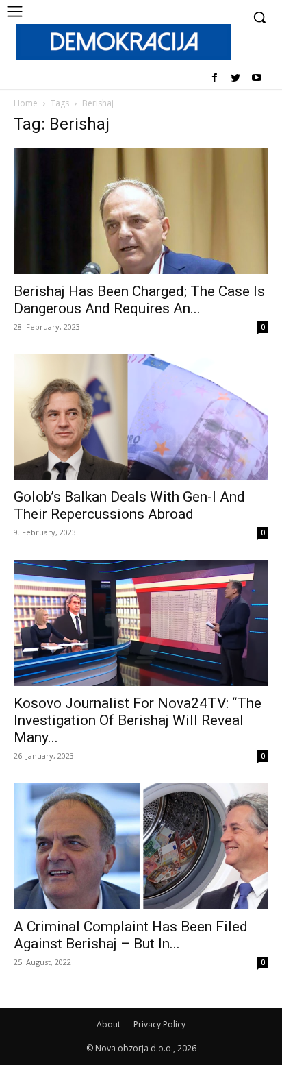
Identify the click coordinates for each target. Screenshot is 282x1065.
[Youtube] (256, 78)
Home (26, 103)
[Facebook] (214, 78)
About (108, 1024)
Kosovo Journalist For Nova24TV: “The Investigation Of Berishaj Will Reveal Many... (137, 720)
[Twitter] (235, 78)
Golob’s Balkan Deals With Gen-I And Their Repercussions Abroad (129, 505)
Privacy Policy (159, 1024)
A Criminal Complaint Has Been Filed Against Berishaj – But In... (131, 935)
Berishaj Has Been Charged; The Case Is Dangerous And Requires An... (139, 300)
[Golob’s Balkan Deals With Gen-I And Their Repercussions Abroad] (141, 417)
